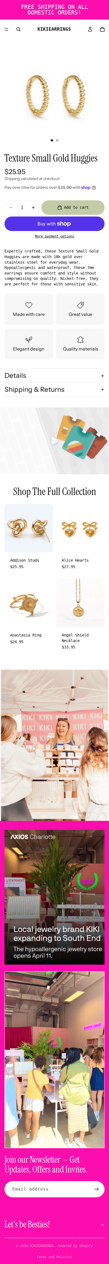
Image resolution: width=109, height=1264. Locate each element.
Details (15, 375)
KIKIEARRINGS (42, 1246)
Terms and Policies (54, 1257)
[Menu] (6, 29)
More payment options (54, 236)
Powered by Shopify (75, 1246)
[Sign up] (96, 1189)
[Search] (18, 29)
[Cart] (102, 29)
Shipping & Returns (34, 389)
